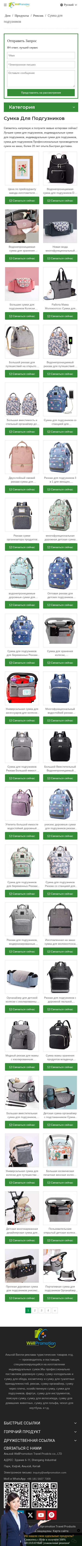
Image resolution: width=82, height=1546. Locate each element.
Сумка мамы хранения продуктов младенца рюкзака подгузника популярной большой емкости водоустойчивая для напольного (60, 1057)
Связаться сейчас (24, 200)
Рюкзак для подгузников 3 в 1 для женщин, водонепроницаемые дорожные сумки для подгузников (60, 480)
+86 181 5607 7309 (39, 1478)
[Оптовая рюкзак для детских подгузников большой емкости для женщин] (60, 572)
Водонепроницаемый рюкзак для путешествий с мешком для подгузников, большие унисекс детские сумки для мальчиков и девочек (60, 364)
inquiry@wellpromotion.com (49, 1472)
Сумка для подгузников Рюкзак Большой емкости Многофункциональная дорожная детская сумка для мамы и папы (22, 768)
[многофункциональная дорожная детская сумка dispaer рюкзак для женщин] (60, 514)
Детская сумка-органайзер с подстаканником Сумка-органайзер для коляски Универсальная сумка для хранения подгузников (60, 1115)
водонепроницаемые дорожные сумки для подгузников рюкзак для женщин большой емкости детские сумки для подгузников (22, 595)
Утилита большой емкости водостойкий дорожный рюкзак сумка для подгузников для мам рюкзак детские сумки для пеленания (22, 826)
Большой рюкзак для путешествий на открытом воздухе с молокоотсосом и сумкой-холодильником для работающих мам (22, 364)
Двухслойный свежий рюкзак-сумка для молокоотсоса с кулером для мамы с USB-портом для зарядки (21, 480)
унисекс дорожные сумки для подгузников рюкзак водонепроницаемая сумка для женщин (60, 826)
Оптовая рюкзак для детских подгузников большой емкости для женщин (60, 595)
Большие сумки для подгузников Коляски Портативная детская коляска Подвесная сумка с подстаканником (22, 306)
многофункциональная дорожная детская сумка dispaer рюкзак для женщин (60, 537)
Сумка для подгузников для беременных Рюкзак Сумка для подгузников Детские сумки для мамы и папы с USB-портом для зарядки (22, 884)
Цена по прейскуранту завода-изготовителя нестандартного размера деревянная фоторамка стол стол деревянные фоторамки (22, 191)
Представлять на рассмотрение (41, 92)
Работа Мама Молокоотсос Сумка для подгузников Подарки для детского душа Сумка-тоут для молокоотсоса (60, 306)
